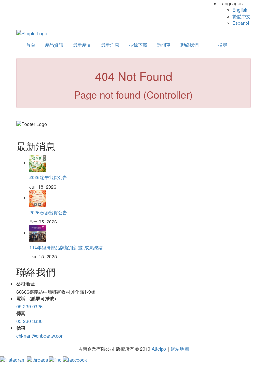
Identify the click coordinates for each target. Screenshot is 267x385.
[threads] (38, 358)
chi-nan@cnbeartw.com (40, 335)
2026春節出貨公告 (48, 212)
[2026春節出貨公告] (37, 197)
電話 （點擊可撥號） (37, 298)
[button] (222, 45)
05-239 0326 (29, 306)
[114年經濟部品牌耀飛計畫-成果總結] (37, 232)
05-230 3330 (29, 321)
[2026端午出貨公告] (37, 162)
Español (240, 23)
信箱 (20, 327)
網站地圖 (180, 349)
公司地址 (25, 283)
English (239, 10)
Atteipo (159, 349)
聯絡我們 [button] (189, 44)
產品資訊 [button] (54, 44)
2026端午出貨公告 (48, 177)
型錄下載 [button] (138, 44)
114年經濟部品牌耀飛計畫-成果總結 (66, 247)
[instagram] (13, 358)
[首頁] (31, 32)
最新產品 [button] (82, 44)
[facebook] (75, 358)
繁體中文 (241, 16)
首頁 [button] (30, 44)
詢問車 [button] (164, 44)
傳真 (20, 313)
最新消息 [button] (110, 44)
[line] (56, 358)
